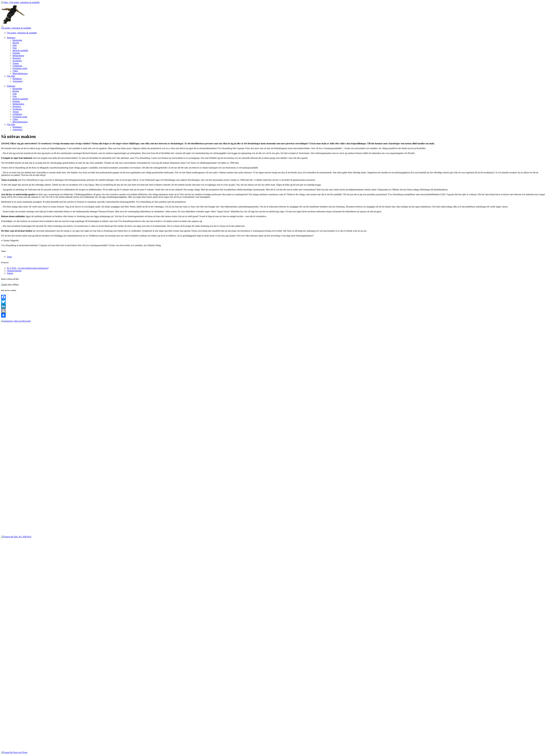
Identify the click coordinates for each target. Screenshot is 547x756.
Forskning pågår (20, 68)
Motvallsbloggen (20, 73)
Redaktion (17, 78)
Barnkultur (17, 40)
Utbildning (17, 66)
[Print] (273, 310)
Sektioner (11, 37)
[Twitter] (273, 301)
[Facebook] (273, 297)
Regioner (17, 58)
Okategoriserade (14, 270)
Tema (9, 257)
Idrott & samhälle (20, 50)
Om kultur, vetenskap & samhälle (16, 28)
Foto (15, 48)
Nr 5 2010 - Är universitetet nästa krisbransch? (28, 268)
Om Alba (11, 76)
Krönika (16, 53)
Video (15, 71)
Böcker (16, 43)
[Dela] (273, 315)
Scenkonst (17, 60)
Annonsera (17, 81)
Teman (16, 63)
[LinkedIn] (273, 306)
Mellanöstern (18, 55)
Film (15, 45)
